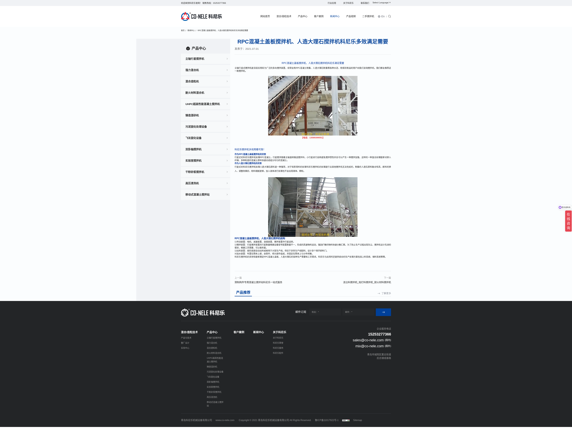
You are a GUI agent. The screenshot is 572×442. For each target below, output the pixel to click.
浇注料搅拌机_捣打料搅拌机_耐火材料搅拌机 (367, 282)
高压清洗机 (192, 183)
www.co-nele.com (225, 420)
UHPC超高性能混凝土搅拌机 (202, 104)
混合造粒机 (192, 81)
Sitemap (357, 420)
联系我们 (365, 3)
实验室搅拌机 (193, 160)
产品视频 (351, 16)
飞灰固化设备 (193, 138)
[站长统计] (346, 420)
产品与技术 (186, 338)
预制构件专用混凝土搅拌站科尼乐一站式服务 (258, 282)
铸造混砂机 (192, 115)
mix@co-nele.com (369, 346)
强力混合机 (192, 70)
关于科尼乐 (348, 3)
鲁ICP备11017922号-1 (327, 420)
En (383, 16)
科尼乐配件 (278, 353)
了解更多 (386, 293)
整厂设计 (185, 343)
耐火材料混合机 (194, 92)
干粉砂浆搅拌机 (194, 172)
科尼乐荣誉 (278, 343)
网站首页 (265, 16)
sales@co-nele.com (368, 340)
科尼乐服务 (278, 348)
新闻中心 (335, 16)
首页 (183, 30)
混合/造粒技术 (283, 16)
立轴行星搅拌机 (194, 58)
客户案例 (319, 16)
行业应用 (332, 3)
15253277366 (219, 3)
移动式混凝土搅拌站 (197, 194)
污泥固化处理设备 (196, 126)
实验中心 (185, 348)
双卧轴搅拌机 (193, 149)
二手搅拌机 (368, 16)
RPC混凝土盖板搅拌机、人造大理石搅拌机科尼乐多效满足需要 (223, 30)
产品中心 (302, 16)
